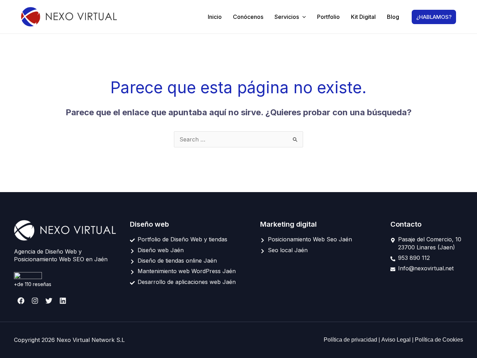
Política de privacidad (351, 340)
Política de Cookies (439, 340)
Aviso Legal (396, 340)
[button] (302, 17)
